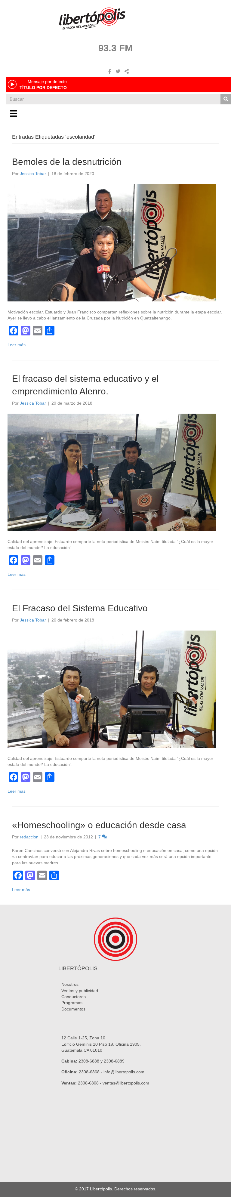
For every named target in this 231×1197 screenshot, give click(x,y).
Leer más (17, 344)
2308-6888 (89, 1061)
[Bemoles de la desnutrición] (112, 242)
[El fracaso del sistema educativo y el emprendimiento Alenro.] (112, 472)
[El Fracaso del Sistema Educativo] (112, 688)
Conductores (73, 996)
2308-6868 (89, 1071)
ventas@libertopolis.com (126, 1083)
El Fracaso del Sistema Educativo (80, 608)
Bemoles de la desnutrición (67, 162)
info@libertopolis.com (123, 1071)
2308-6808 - (90, 1083)
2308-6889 (114, 1061)
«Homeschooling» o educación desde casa (99, 825)
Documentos (73, 1009)
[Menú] (13, 113)
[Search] (225, 99)
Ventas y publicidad (79, 990)
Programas (71, 1002)
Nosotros (70, 984)
